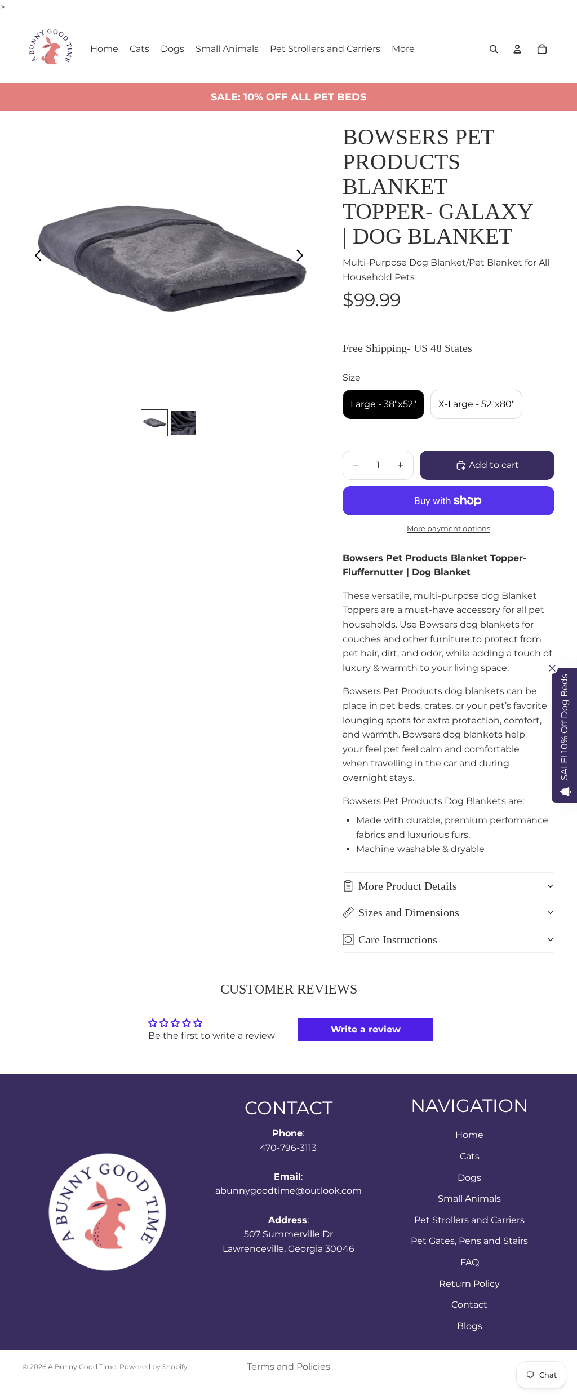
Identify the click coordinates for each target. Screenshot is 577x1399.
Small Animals (469, 1198)
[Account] (517, 49)
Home (469, 1134)
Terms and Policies (288, 1366)
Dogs (469, 1177)
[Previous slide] (35, 257)
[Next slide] (303, 257)
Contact (469, 1304)
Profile (476, 197)
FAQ (469, 1262)
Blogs (469, 1325)
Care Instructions (397, 939)
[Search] (493, 49)
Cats (470, 1156)
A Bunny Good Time (82, 1366)
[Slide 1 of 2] (154, 423)
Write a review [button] (366, 1029)
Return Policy (469, 1283)
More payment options (448, 528)
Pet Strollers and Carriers (469, 1219)
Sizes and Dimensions (408, 912)
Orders (398, 197)
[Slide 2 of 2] (183, 423)
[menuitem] (403, 49)
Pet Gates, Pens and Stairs (469, 1240)
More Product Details (407, 886)
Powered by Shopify (153, 1366)
